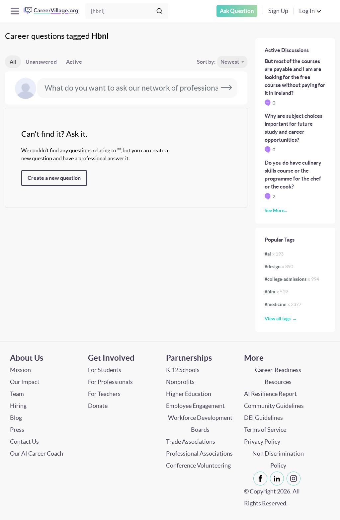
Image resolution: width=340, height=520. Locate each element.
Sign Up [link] (278, 10)
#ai (274, 254)
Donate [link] (98, 405)
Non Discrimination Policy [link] (278, 459)
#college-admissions (292, 279)
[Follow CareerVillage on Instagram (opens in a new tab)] (295, 478)
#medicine (283, 304)
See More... (276, 210)
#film (276, 291)
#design (279, 266)
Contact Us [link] (24, 441)
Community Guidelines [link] (274, 405)
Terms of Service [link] (265, 429)
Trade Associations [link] (190, 441)
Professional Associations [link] (199, 453)
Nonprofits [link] (180, 381)
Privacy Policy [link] (262, 441)
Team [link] (17, 393)
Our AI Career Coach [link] (36, 453)
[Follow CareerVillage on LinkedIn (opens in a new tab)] (278, 478)
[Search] (159, 11)
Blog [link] (16, 417)
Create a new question (54, 178)
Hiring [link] (18, 405)
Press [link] (17, 429)
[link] (260, 478)
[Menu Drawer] (15, 11)
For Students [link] (104, 369)
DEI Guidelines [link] (263, 417)
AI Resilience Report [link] (270, 393)
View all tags (278, 318)
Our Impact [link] (25, 381)
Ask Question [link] (237, 11)
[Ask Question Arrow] (226, 88)
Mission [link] (20, 369)
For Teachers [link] (104, 393)
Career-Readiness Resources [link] (278, 375)
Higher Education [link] (188, 393)
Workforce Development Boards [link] (200, 423)
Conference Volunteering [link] (198, 465)
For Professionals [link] (110, 381)
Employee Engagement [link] (195, 405)
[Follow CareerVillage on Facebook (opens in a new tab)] (261, 478)
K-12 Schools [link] (183, 369)
